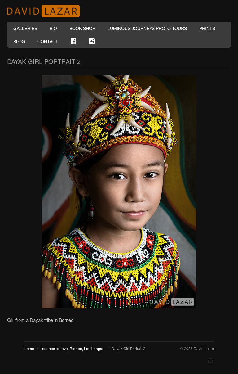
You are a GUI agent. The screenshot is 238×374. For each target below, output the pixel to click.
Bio (53, 28)
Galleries (25, 28)
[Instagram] (91, 41)
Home (29, 348)
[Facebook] (73, 41)
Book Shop (82, 28)
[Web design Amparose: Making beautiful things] (210, 361)
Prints (207, 28)
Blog (19, 41)
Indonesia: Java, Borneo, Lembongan (72, 348)
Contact (47, 41)
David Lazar (46, 11)
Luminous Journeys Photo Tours (147, 28)
